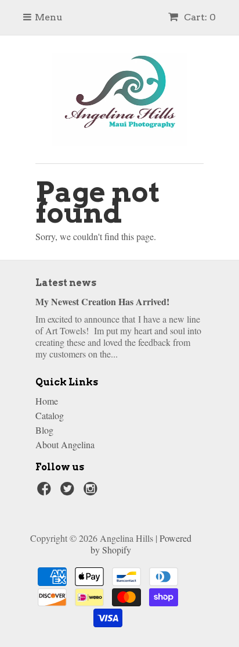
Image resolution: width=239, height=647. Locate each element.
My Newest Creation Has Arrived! (102, 301)
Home (46, 401)
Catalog (49, 415)
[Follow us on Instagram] (92, 492)
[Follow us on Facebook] (46, 492)
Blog (44, 430)
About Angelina (65, 444)
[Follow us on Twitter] (69, 492)
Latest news (65, 282)
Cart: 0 (199, 17)
